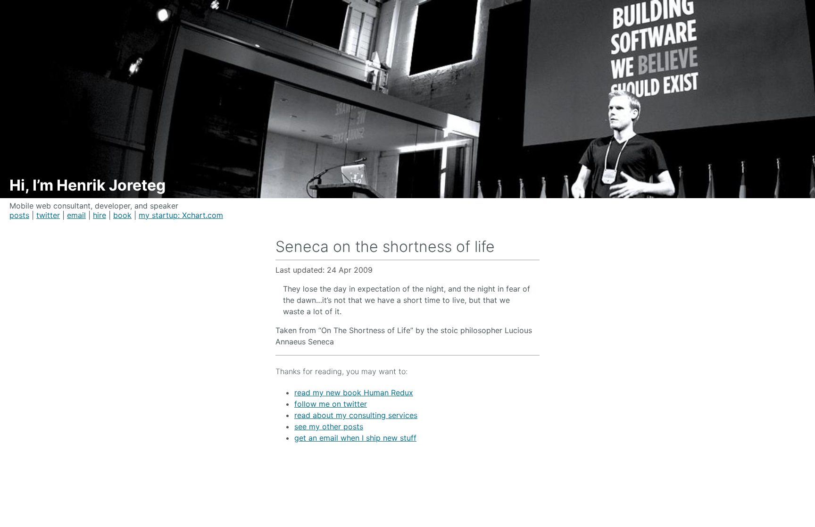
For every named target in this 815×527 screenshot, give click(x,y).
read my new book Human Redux (353, 392)
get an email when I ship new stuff (355, 438)
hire (99, 215)
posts (19, 215)
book (122, 215)
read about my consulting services (355, 415)
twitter (48, 215)
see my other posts (328, 426)
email (76, 215)
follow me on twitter (330, 404)
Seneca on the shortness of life (385, 246)
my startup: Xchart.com (181, 215)
